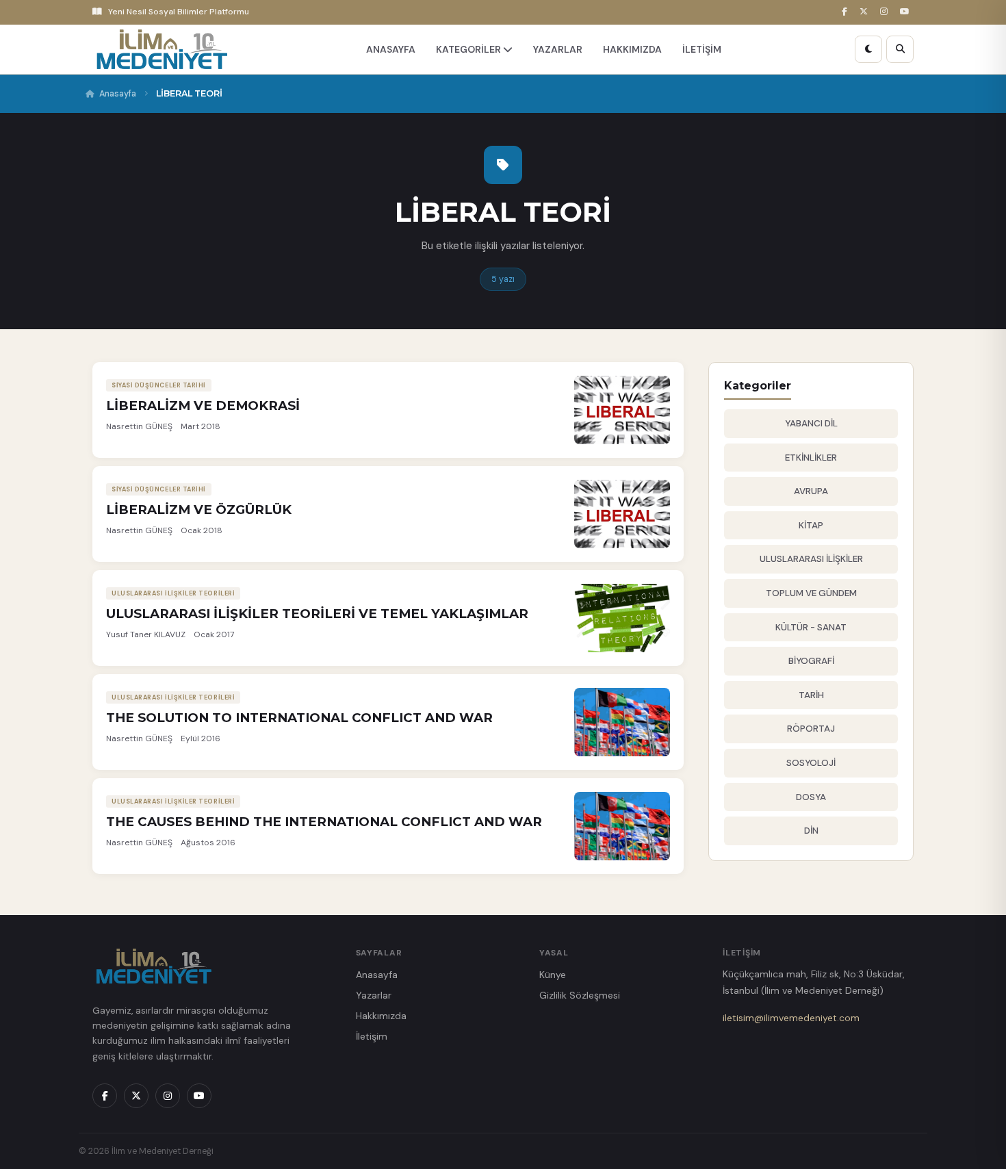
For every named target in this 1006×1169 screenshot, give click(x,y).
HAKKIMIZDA (632, 49)
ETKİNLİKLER (811, 457)
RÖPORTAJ (811, 728)
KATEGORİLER (469, 49)
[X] (866, 11)
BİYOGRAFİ (811, 661)
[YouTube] (907, 11)
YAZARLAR (557, 49)
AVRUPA (811, 491)
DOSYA (811, 797)
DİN (811, 830)
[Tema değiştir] (868, 49)
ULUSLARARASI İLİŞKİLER (811, 559)
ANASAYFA (390, 49)
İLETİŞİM (701, 49)
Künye (552, 974)
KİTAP (811, 525)
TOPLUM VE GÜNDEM (811, 593)
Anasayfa (117, 93)
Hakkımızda (381, 1016)
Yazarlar (373, 995)
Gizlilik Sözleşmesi (579, 995)
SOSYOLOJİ (811, 763)
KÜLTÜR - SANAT (811, 627)
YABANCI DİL (811, 423)
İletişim (371, 1036)
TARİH (811, 695)
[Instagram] (886, 11)
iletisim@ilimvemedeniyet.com (791, 1018)
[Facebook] (846, 11)
